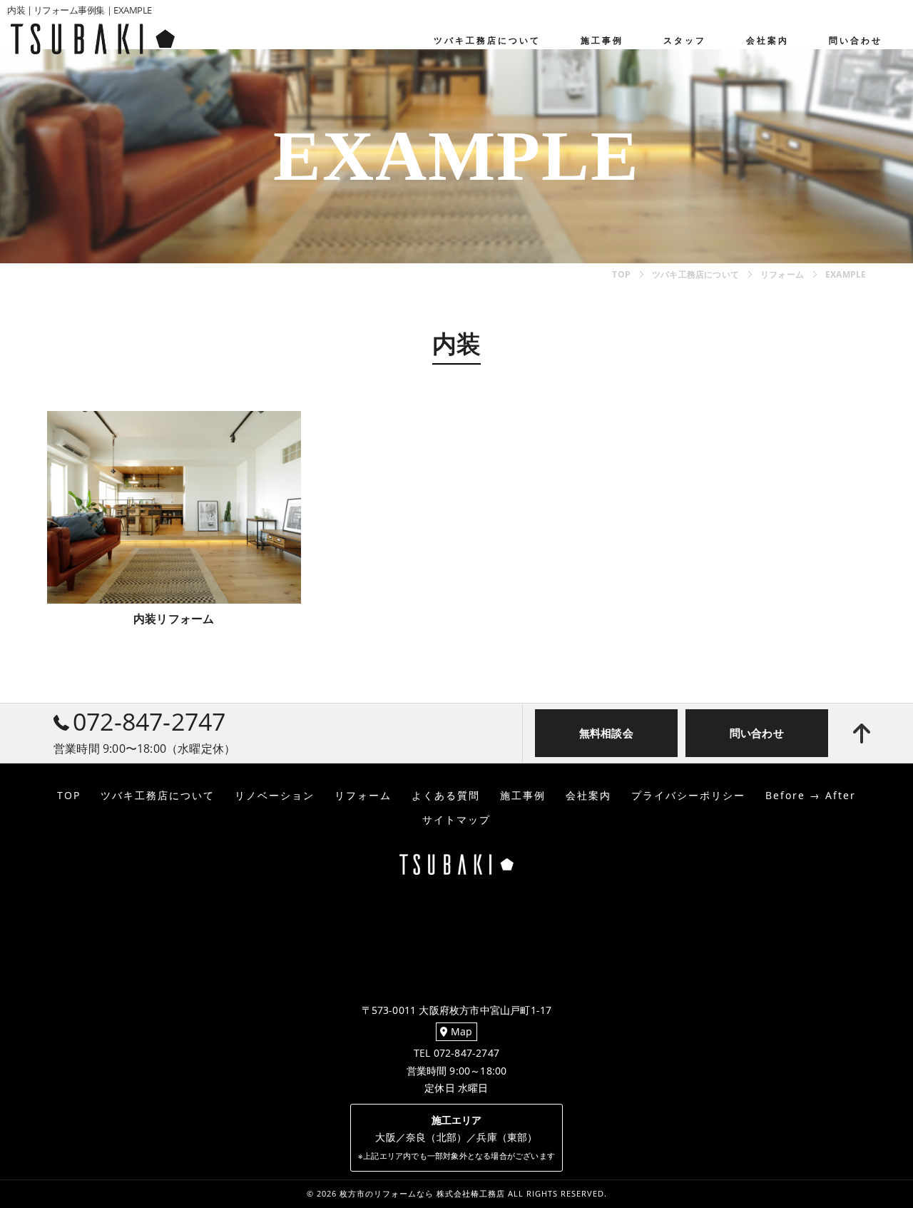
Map (460, 1031)
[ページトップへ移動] (861, 733)
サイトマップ (456, 819)
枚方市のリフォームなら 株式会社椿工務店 (422, 1193)
